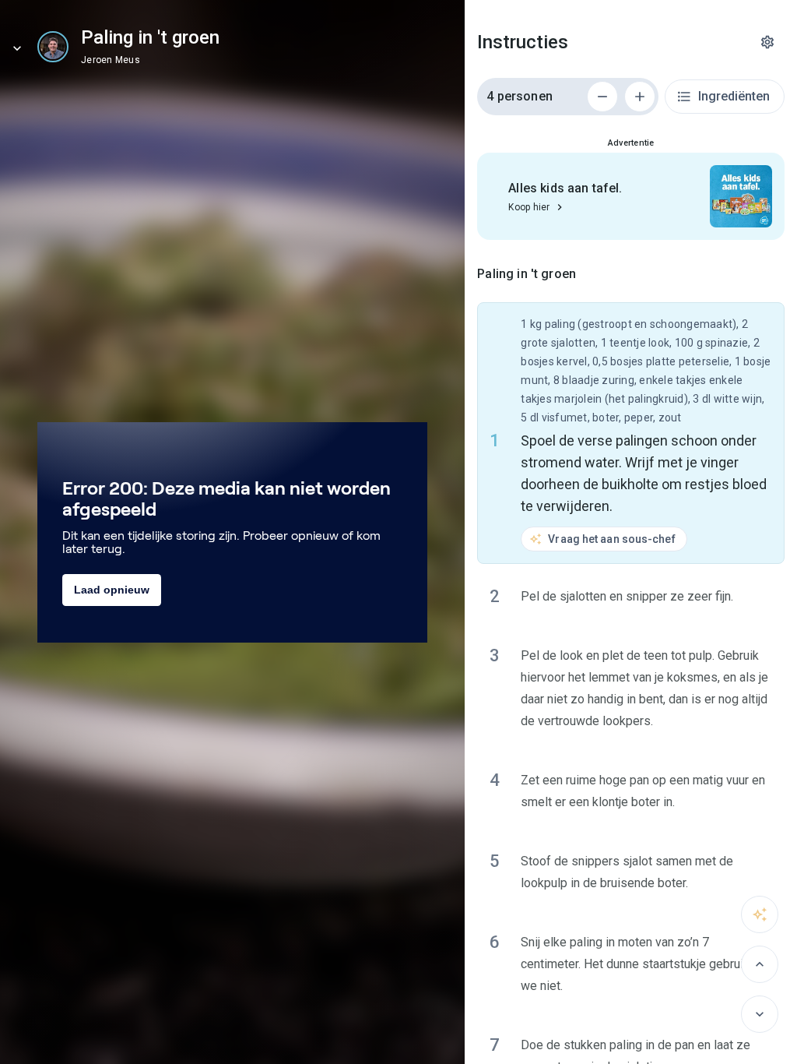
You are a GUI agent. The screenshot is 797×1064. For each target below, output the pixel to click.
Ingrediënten (734, 96)
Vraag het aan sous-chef (611, 539)
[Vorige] (759, 964)
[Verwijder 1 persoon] (602, 96)
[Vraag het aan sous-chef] (759, 914)
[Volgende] (759, 1014)
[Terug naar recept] (17, 48)
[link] (52, 46)
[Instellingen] (767, 42)
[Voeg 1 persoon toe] (639, 96)
